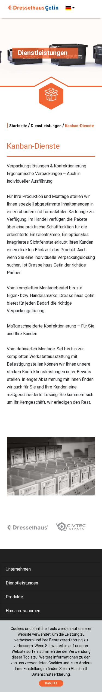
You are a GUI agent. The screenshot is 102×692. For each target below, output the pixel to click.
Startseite (18, 126)
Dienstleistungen (46, 126)
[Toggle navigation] (86, 8)
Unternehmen (18, 569)
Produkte (14, 596)
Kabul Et (51, 683)
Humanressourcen (23, 610)
